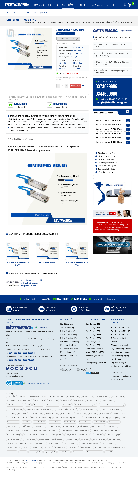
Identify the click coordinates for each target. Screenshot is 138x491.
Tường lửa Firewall (100, 447)
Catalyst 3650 (57, 435)
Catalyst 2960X (57, 439)
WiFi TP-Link (38, 405)
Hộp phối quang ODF (119, 362)
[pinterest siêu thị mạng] (31, 368)
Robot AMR (22, 413)
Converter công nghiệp (120, 355)
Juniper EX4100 (96, 426)
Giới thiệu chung (66, 324)
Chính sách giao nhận (68, 338)
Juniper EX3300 (84, 435)
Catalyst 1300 (83, 426)
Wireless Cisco (86, 447)
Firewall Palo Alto (40, 422)
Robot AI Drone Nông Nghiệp (111, 409)
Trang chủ (39, 5)
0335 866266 (29, 352)
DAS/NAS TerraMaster (14, 405)
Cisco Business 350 (13, 447)
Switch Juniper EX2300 (120, 327)
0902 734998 (28, 360)
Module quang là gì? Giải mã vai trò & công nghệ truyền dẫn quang (31, 283)
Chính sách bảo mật (68, 331)
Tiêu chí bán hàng (67, 327)
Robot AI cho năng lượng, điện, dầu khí (68, 418)
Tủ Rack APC (66, 405)
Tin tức (82, 5)
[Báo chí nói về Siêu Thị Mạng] (112, 245)
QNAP (28, 405)
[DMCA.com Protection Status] (92, 372)
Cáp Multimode (114, 422)
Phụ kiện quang (38, 443)
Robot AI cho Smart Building (41, 418)
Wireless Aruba (87, 396)
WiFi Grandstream (52, 405)
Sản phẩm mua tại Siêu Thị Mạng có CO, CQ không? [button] (111, 72)
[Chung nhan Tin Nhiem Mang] (36, 383)
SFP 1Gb (27, 447)
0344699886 (60, 104)
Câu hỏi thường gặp (68, 352)
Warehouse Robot (51, 413)
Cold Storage (104, 413)
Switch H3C (27, 400)
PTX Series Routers (30, 435)
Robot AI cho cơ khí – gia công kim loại (39, 409)
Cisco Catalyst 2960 (94, 324)
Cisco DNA (109, 452)
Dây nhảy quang (26, 426)
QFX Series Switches (100, 430)
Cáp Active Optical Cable (55, 396)
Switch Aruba (66, 400)
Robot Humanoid (13, 422)
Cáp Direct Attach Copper (34, 396)
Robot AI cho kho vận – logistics (85, 405)
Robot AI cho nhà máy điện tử (66, 409)
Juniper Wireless (29, 439)
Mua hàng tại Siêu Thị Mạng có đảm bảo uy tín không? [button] (112, 63)
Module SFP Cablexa (82, 430)
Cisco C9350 (44, 435)
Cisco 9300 (53, 430)
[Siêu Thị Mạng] (17, 4)
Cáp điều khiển (64, 452)
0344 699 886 (15, 352)
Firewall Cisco (11, 452)
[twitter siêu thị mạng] (12, 368)
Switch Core (98, 435)
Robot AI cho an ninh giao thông (97, 418)
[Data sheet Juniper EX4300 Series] (128, 120)
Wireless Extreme (13, 400)
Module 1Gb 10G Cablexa (121, 366)
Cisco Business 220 (70, 443)
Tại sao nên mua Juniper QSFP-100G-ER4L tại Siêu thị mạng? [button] (110, 46)
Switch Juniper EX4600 (120, 334)
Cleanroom (93, 413)
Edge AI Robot (81, 413)
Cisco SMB (10, 443)
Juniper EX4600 (111, 426)
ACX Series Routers (13, 439)
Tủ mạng (23, 452)
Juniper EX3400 (99, 422)
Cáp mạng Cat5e (35, 452)
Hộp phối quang (40, 430)
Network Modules (117, 447)
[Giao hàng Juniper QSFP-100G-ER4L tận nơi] (112, 193)
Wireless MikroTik (102, 396)
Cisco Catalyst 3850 (93, 338)
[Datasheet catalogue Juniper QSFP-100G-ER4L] (112, 112)
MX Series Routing (13, 435)
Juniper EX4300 (23, 443)
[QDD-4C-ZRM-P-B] (47, 251)
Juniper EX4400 (116, 430)
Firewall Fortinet (84, 422)
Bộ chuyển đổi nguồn (14, 396)
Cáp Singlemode (69, 422)
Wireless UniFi (78, 452)
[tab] (112, 45)
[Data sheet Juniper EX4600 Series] (128, 125)
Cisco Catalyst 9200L (94, 341)
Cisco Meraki (73, 447)
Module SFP (37, 447)
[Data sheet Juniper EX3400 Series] (128, 133)
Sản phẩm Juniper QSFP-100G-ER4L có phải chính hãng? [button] (111, 54)
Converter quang (13, 430)
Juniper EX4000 (54, 426)
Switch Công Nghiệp (113, 435)
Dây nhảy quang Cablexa (121, 348)
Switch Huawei (39, 400)
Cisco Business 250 (108, 443)
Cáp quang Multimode (120, 345)
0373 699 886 (15, 360)
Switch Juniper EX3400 (120, 331)
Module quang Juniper (94, 452)
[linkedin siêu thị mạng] (27, 368)
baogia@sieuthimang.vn (111, 102)
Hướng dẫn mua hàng (69, 348)
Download (97, 5)
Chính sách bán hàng (68, 334)
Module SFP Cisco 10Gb (95, 352)
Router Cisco (85, 439)
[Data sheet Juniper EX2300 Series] (128, 142)
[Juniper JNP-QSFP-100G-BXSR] (18, 251)
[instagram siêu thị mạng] (22, 368)
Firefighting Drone (118, 418)
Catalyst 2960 (44, 439)
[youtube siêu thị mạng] (17, 368)
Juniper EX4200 (114, 439)
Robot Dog (26, 422)
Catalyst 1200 (40, 426)
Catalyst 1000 (11, 426)
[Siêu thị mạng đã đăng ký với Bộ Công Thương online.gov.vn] (14, 383)
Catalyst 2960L (72, 439)
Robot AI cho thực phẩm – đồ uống (112, 405)
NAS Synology (108, 400)
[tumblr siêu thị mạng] (36, 368)
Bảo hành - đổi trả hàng (69, 341)
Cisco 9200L (26, 430)
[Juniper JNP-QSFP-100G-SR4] (77, 251)
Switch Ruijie (53, 400)
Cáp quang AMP (69, 426)
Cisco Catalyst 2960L (94, 331)
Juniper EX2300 (55, 422)
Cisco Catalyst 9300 (94, 345)
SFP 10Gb (48, 447)
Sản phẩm (67, 5)
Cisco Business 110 (54, 443)
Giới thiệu (53, 5)
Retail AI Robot (118, 413)
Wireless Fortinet (73, 396)
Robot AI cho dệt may (14, 409)
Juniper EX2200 (66, 430)
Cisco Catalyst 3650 (93, 334)
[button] (125, 5)
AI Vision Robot (66, 413)
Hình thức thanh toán (68, 345)
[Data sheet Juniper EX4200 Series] (128, 138)
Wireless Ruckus (118, 396)
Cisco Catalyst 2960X (94, 327)
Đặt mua (76, 85)
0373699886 (20, 104)
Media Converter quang (120, 352)
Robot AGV (11, 413)
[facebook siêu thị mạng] (8, 368)
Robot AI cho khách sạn (89, 409)
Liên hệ (110, 5)
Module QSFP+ (60, 447)
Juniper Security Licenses (89, 443)
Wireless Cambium (93, 400)
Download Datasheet (68, 355)
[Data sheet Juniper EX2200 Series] (128, 129)
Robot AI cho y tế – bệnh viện (17, 418)
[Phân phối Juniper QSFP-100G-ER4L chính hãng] (112, 31)
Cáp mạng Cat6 (50, 452)
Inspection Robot (36, 413)
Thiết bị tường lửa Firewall (96, 362)
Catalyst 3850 (71, 435)
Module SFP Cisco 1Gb (94, 348)
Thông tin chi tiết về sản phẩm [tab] (20, 139)
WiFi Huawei (78, 400)
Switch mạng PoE (118, 359)
